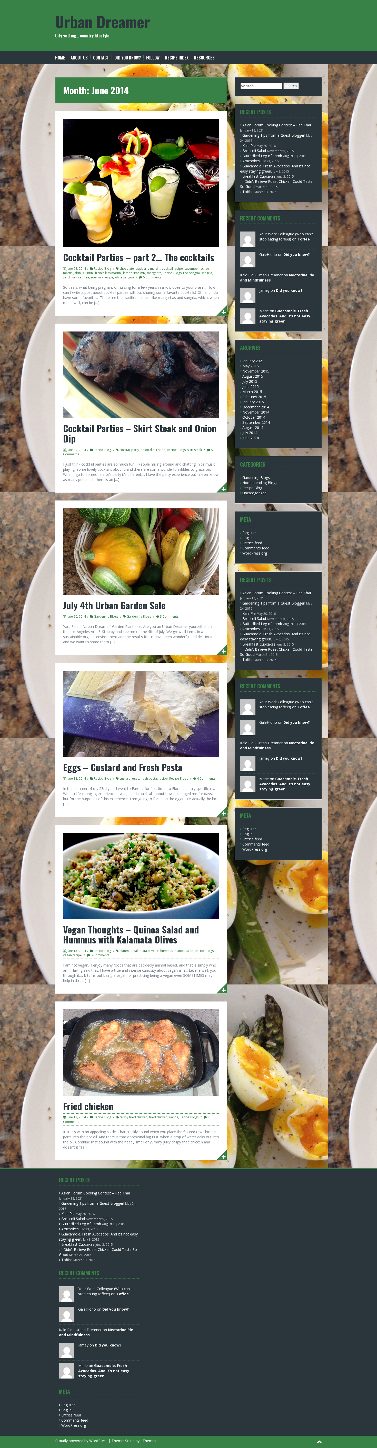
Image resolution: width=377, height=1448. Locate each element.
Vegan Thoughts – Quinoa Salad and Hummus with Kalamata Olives (131, 934)
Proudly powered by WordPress (81, 1440)
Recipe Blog (102, 268)
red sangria (191, 273)
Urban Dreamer (102, 21)
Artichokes (251, 160)
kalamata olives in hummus (153, 951)
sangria (206, 273)
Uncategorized (254, 492)
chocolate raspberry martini (140, 268)
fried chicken (158, 1117)
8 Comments (100, 955)
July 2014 (249, 432)
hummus (126, 951)
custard (125, 778)
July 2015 (249, 381)
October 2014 (253, 417)
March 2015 (252, 391)
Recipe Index (176, 58)
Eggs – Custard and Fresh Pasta (122, 767)
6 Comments (152, 277)
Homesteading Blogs (259, 482)
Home (60, 58)
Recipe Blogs (172, 273)
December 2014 (255, 407)
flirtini (89, 273)
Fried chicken (88, 1106)
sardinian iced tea (76, 277)
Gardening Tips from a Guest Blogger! (273, 135)
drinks (79, 273)
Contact (101, 58)
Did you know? (127, 58)
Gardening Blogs (106, 616)
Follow (153, 58)
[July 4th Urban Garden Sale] (141, 551)
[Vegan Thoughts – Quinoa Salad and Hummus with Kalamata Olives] (141, 875)
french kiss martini (108, 273)
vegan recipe (72, 955)
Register (249, 532)
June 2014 (250, 437)
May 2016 (250, 366)
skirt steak (194, 450)
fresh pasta (149, 778)
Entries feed (252, 542)
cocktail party (129, 450)
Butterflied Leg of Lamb (262, 155)
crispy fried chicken (133, 1117)
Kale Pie (249, 145)
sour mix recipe (102, 277)
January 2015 (253, 401)
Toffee (247, 191)
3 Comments (169, 616)
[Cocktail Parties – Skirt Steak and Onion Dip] (141, 374)
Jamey (264, 290)
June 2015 (250, 386)
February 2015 (254, 396)
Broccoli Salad (254, 150)
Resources (204, 58)
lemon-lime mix (134, 273)
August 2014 (252, 427)
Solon (130, 1440)
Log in (247, 537)
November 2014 (255, 412)
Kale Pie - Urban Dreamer (261, 275)
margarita (154, 273)
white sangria (124, 277)
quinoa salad (183, 951)
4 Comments (206, 778)
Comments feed (255, 548)
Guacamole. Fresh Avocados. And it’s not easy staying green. (284, 316)
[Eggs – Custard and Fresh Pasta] (141, 713)
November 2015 (255, 371)
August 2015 (252, 376)
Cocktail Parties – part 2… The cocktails (138, 257)
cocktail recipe (172, 268)
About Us (79, 58)
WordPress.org (254, 553)
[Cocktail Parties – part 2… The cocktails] (141, 182)
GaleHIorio (268, 254)
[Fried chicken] (141, 1052)
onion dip (148, 450)
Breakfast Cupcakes (258, 176)
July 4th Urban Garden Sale (114, 605)
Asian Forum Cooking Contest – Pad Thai (276, 125)
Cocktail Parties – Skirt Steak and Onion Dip (139, 433)
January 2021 (253, 360)
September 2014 (256, 422)
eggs (135, 778)
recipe (160, 450)
